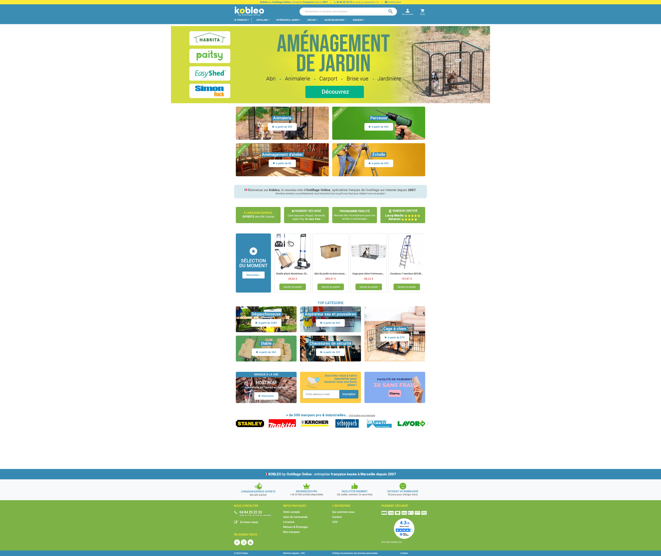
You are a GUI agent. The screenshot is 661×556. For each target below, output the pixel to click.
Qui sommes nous (343, 512)
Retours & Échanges (295, 527)
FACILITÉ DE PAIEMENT (394, 379)
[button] (422, 11)
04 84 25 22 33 (344, 2)
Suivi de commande (295, 517)
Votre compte (291, 512)
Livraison (289, 522)
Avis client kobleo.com (391, 542)
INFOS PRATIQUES (294, 505)
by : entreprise (332, 474)
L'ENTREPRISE (341, 505)
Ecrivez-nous (394, 2)
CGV (335, 522)
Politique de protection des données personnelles (355, 553)
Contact (337, 517)
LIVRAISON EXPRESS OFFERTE (258, 491)
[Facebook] (237, 542)
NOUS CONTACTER (246, 505)
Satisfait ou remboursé (402, 491)
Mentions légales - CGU (294, 553)
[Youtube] (250, 542)
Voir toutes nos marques (362, 415)
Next (419, 263)
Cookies (404, 553)
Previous (279, 263)
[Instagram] (244, 542)
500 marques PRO (306, 491)
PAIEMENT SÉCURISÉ (394, 505)
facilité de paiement (355, 491)
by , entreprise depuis (294, 2)
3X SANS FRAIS (395, 385)
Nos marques (291, 532)
